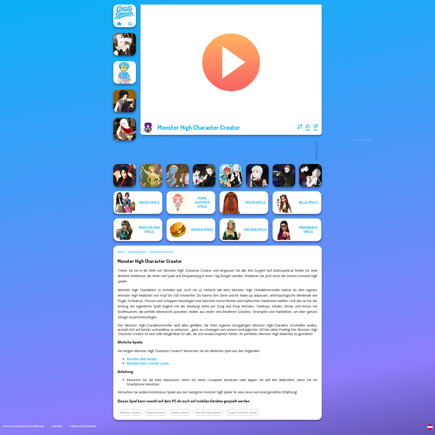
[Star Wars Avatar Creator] (124, 175)
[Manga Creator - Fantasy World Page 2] (124, 44)
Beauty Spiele (155, 412)
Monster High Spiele (162, 252)
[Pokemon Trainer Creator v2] (124, 72)
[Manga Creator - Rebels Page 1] (230, 175)
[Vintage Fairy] (151, 175)
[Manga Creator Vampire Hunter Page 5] (257, 175)
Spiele (121, 252)
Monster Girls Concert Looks (148, 363)
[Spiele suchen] (130, 23)
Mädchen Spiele (137, 252)
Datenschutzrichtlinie (83, 426)
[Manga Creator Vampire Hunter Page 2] (310, 175)
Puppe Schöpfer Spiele (242, 412)
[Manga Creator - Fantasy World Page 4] (124, 129)
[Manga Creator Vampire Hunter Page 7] (204, 175)
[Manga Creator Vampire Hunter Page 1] (284, 175)
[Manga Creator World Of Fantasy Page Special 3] (177, 175)
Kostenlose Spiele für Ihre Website (24, 426)
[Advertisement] (362, 72)
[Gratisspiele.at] (119, 23)
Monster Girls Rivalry (142, 359)
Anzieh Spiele (180, 412)
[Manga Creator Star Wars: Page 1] (124, 100)
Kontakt (57, 426)
